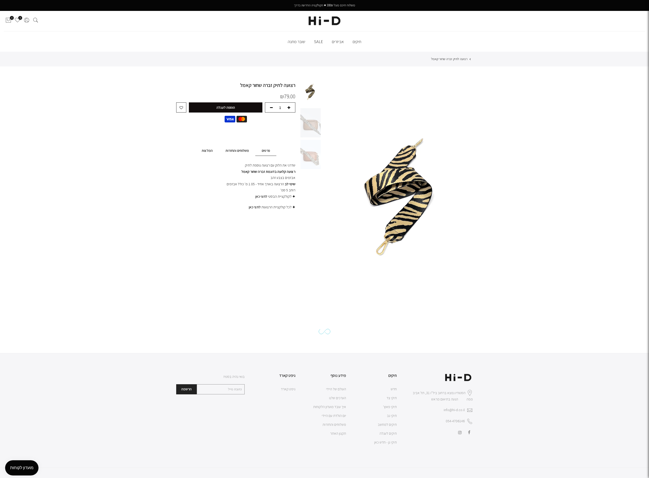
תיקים (357, 41)
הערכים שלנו (337, 398)
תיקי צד (392, 398)
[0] (8, 21)
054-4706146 (455, 421)
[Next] (337, 186)
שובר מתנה (296, 41)
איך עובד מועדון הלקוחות (329, 407)
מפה (469, 399)
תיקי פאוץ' (390, 407)
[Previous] (466, 186)
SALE (318, 41)
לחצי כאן (255, 207)
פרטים (266, 150)
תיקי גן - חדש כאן (385, 442)
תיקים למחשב (387, 424)
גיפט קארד (288, 389)
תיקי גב (392, 415)
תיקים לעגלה (388, 433)
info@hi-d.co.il (454, 410)
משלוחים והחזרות (237, 150)
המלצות (207, 150)
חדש (394, 389)
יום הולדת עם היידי (334, 415)
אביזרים (338, 41)
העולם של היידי (336, 389)
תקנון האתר (338, 433)
